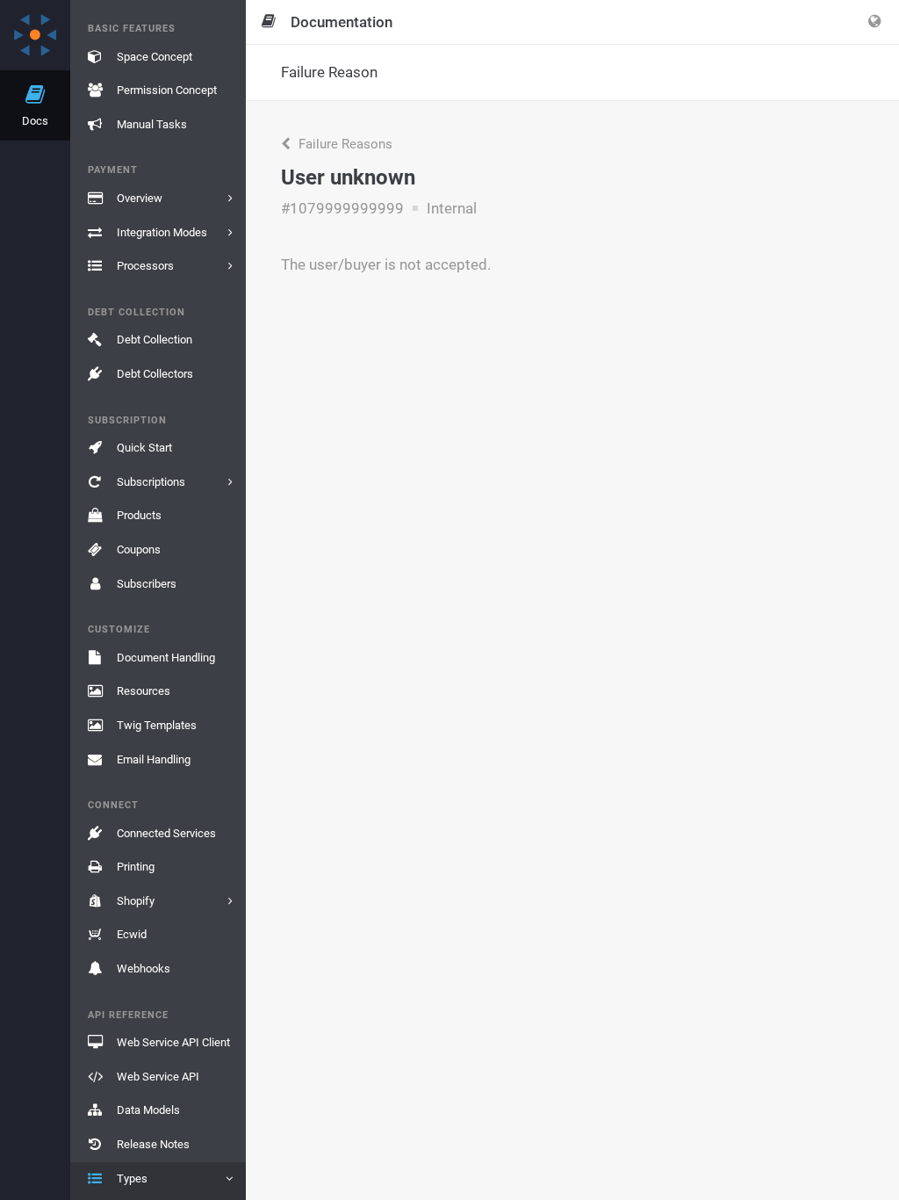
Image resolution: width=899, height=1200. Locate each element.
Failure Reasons (343, 144)
